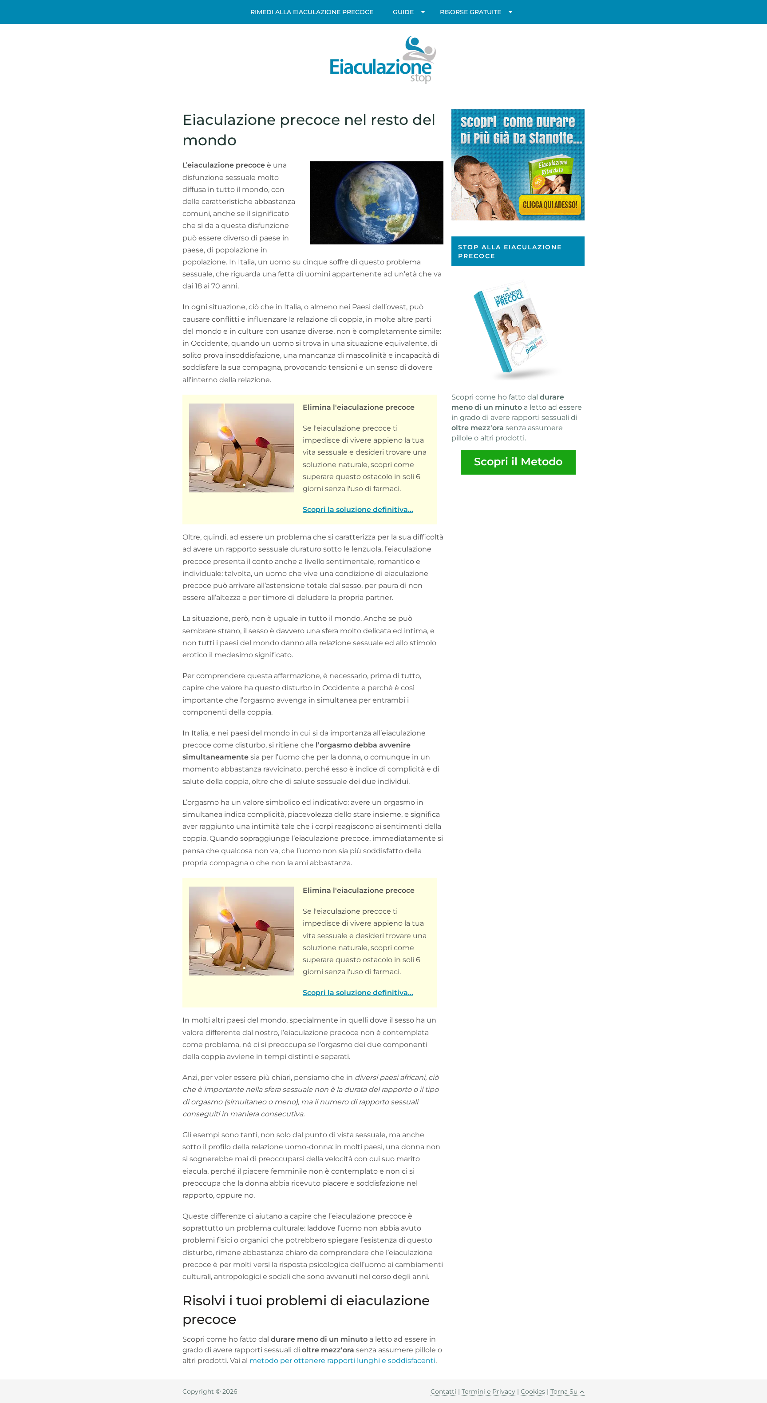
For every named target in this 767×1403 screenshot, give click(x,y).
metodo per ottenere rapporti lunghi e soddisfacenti (342, 1360)
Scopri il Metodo (518, 461)
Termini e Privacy (488, 1391)
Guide (403, 12)
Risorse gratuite (470, 12)
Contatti (443, 1391)
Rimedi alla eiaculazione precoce (311, 12)
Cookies (533, 1391)
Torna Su (563, 1391)
